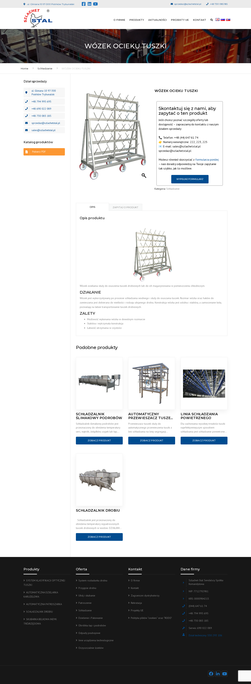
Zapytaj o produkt (125, 207)
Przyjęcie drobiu (87, 588)
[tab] (92, 207)
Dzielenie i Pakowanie (90, 618)
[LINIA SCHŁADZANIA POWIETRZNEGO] (204, 383)
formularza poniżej (207, 159)
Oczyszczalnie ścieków (90, 647)
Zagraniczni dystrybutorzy (145, 595)
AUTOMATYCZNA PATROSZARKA (44, 604)
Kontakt (199, 19)
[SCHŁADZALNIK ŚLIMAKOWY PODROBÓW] (99, 383)
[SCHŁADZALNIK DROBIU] (99, 480)
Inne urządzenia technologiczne (96, 640)
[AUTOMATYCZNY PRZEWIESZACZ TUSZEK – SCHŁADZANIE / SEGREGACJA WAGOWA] (151, 383)
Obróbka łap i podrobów (92, 625)
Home (24, 68)
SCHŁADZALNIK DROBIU (98, 511)
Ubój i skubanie (86, 595)
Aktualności (157, 19)
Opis (92, 207)
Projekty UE (180, 19)
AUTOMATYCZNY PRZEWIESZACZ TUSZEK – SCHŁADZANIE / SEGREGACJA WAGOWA (150, 416)
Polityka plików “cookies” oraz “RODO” (151, 618)
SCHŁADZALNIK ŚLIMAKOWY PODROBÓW (99, 416)
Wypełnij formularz (189, 179)
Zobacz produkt (99, 440)
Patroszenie (85, 603)
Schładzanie (44, 68)
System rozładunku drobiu (92, 580)
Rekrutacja (136, 603)
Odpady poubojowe (89, 633)
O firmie (119, 19)
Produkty (136, 19)
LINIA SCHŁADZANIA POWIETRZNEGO (199, 416)
